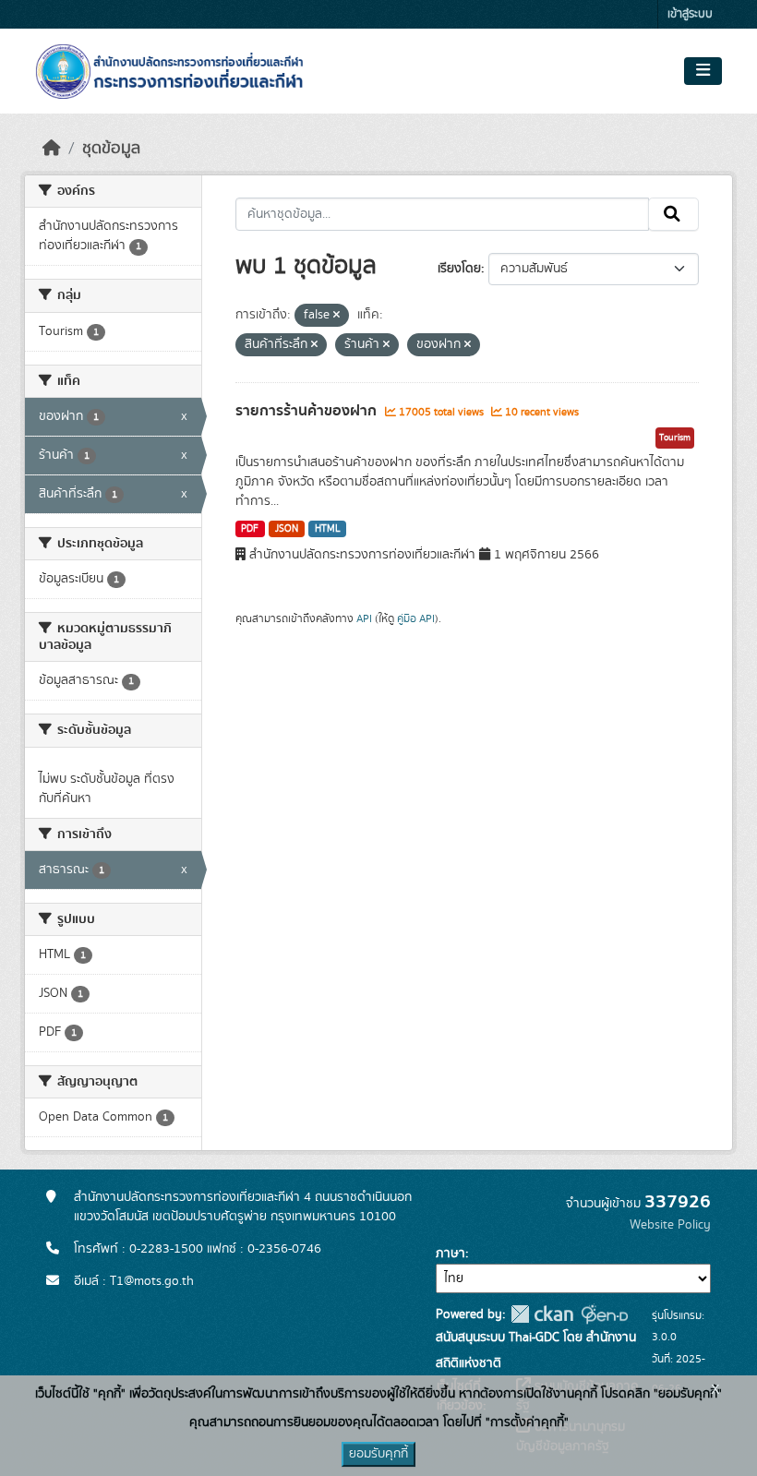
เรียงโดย (459, 268)
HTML (328, 529)
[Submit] (673, 214)
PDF (249, 529)
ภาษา (450, 1253)
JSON (286, 529)
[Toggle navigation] (703, 71)
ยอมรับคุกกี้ (378, 1454)
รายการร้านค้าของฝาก (307, 411)
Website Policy (670, 1225)
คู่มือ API (416, 618)
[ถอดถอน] (336, 315)
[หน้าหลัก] (51, 149)
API (364, 618)
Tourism (675, 437)
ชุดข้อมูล (111, 149)
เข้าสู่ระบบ (690, 14)
